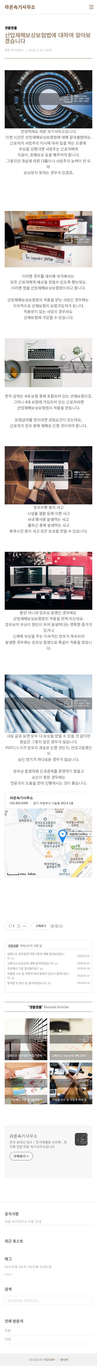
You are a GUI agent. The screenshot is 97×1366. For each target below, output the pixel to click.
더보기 (8, 1274)
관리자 (64, 1360)
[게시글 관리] (25, 926)
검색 (87, 1300)
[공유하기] (19, 926)
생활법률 (13, 946)
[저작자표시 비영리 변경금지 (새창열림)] (56, 926)
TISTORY (49, 1360)
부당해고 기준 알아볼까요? (23, 968)
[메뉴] (91, 7)
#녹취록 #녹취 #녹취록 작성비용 (29, 1266)
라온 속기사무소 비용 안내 (23, 1221)
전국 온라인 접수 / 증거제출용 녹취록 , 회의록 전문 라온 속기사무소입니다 (38, 1144)
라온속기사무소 (20, 7)
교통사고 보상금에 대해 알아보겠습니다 (30, 963)
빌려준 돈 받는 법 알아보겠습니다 (26, 983)
